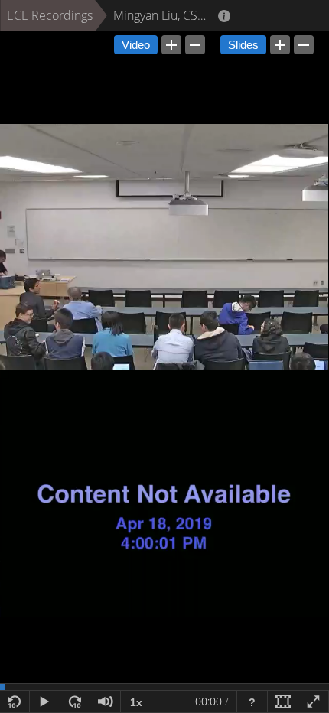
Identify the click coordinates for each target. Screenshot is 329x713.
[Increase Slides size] (280, 44)
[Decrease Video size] (195, 44)
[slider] (164, 687)
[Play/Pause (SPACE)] (45, 701)
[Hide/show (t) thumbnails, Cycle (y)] (283, 701)
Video (136, 44)
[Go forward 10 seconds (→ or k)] (75, 701)
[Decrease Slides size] (304, 44)
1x (136, 702)
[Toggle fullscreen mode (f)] (313, 701)
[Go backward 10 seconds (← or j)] (15, 701)
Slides (243, 44)
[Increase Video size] (171, 44)
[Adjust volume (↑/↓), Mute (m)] (105, 701)
